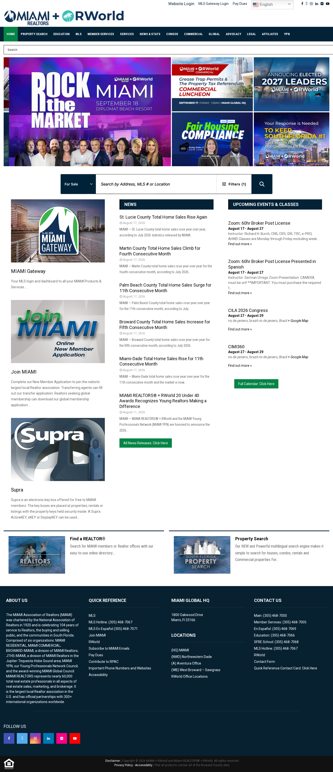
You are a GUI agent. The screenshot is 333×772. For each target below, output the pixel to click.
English (266, 4)
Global (214, 34)
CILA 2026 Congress (248, 310)
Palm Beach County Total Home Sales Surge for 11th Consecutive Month (165, 287)
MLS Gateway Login (213, 4)
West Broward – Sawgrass (200, 670)
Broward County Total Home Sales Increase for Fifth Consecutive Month (164, 324)
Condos (172, 34)
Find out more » (240, 244)
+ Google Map (298, 321)
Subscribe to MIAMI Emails (109, 648)
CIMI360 (236, 346)
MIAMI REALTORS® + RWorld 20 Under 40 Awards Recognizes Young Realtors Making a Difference (162, 401)
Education (61, 34)
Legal (251, 34)
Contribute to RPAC (103, 662)
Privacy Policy (123, 765)
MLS (79, 34)
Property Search (34, 34)
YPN (287, 34)
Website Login (181, 3)
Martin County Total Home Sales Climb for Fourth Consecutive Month (159, 251)
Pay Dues (240, 4)
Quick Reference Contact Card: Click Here (285, 668)
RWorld (94, 642)
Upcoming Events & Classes (266, 204)
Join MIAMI (24, 372)
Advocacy (233, 34)
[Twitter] (22, 738)
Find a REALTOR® (87, 538)
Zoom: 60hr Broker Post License (259, 223)
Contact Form (264, 662)
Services (127, 34)
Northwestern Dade (197, 657)
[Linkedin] (48, 738)
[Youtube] (74, 738)
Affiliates (270, 34)
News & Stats (150, 34)
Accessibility (98, 675)
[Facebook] (9, 738)
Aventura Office (189, 663)
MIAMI (184, 650)
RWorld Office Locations (189, 676)
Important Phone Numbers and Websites (120, 668)
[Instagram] (35, 738)
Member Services (101, 34)
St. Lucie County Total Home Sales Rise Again (163, 217)
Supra (17, 490)
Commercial (193, 34)
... (11, 158)
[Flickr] (61, 738)
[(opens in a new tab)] (85, 111)
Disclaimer (112, 760)
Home (11, 34)
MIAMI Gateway (28, 271)
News (130, 204)
